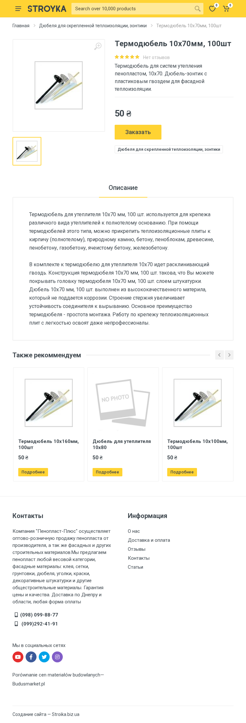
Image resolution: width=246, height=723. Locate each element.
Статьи (135, 567)
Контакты (139, 558)
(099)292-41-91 (39, 624)
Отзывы (136, 549)
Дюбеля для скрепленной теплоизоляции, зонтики (93, 25)
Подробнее (33, 472)
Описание (123, 187)
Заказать (138, 132)
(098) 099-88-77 (39, 615)
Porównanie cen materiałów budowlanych (56, 675)
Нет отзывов (156, 57)
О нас (134, 531)
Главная (20, 25)
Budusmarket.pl (28, 684)
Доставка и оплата (149, 540)
